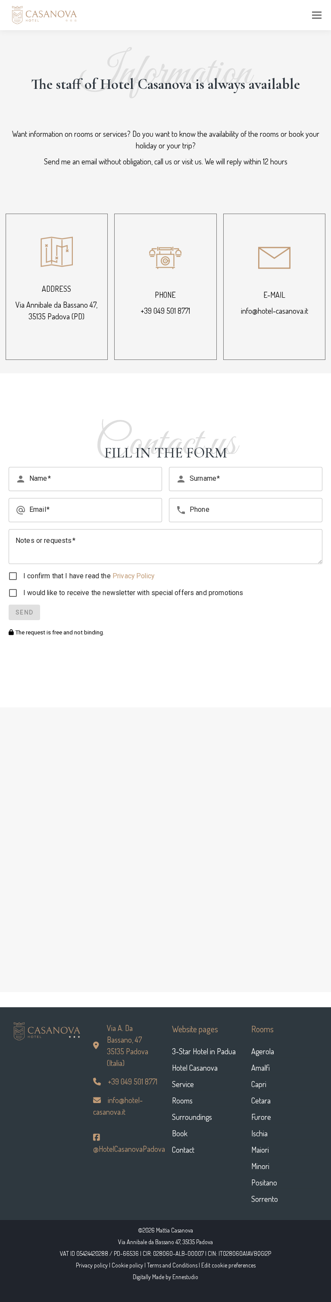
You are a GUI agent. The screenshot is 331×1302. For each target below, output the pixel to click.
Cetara (261, 1100)
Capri (258, 1084)
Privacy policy (92, 1265)
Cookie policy (127, 1265)
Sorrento (264, 1199)
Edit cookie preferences (228, 1265)
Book (179, 1133)
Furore (261, 1117)
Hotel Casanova (195, 1067)
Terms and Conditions (172, 1265)
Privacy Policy (132, 576)
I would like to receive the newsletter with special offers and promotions (133, 593)
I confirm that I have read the (88, 576)
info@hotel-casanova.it (274, 310)
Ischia (259, 1133)
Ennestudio (185, 1276)
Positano (264, 1182)
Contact (183, 1149)
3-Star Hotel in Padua (204, 1051)
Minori (260, 1166)
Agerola (262, 1051)
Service (183, 1084)
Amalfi (260, 1067)
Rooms (182, 1100)
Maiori (260, 1149)
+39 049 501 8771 (165, 310)
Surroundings (192, 1117)
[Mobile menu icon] (316, 15)
